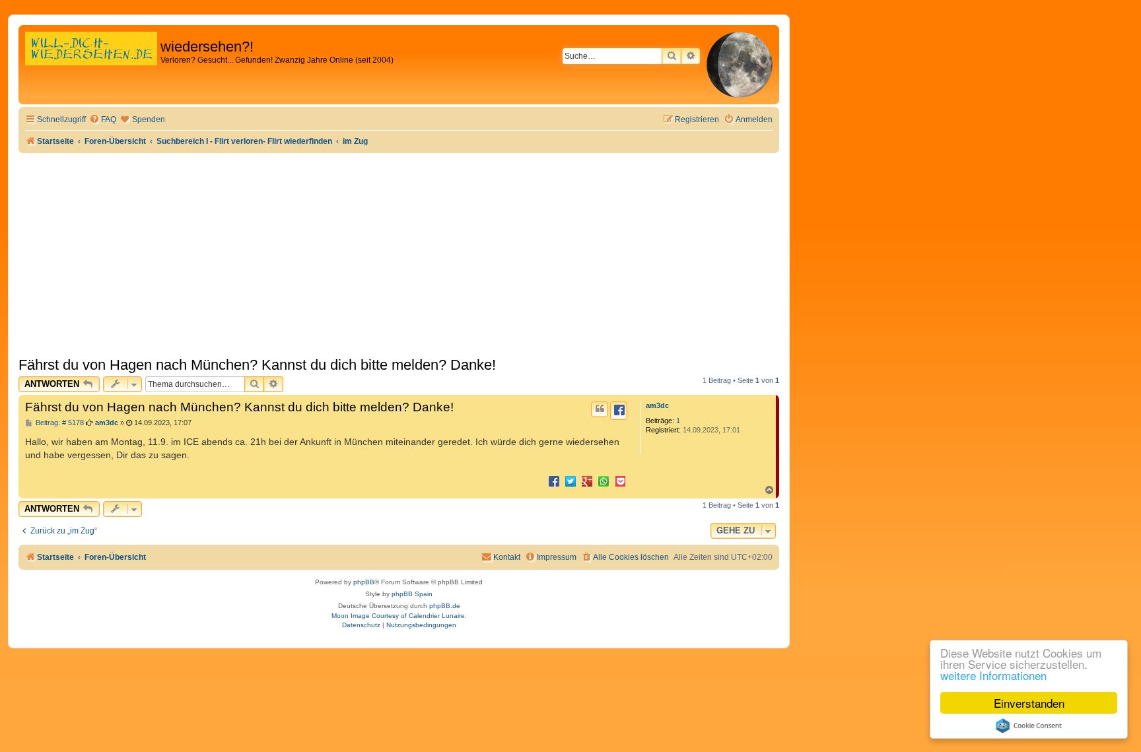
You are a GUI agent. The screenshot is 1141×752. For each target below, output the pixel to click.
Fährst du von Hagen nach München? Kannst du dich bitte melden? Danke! (257, 365)
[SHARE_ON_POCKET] (620, 481)
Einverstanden (1029, 703)
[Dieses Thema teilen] (618, 410)
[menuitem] (102, 120)
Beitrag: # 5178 (59, 423)
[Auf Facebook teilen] (554, 481)
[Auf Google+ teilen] (587, 481)
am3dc (657, 405)
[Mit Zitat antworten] (599, 409)
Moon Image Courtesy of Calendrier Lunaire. (399, 615)
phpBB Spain (412, 594)
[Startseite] (91, 62)
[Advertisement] (398, 252)
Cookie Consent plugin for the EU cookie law (1029, 725)
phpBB (363, 582)
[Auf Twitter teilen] (570, 481)
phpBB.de (444, 605)
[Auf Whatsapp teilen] (603, 481)
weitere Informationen (993, 675)
